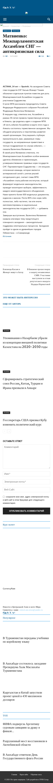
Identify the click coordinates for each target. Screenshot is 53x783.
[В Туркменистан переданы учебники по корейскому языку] (10, 629)
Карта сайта (24, 775)
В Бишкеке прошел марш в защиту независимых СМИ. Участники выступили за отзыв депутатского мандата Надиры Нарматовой (38, 277)
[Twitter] (10, 7)
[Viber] (38, 252)
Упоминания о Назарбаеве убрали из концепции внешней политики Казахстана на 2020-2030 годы (25, 342)
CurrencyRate (9, 588)
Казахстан (7, 31)
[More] (45, 252)
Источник (7, 236)
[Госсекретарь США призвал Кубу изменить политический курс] (26, 403)
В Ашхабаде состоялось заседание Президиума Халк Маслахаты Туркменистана (24, 667)
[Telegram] (25, 252)
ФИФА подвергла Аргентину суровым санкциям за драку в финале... (21, 727)
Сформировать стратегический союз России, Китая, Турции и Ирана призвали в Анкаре (23, 383)
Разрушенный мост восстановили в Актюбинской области (25, 742)
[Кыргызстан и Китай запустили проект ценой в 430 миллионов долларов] (10, 684)
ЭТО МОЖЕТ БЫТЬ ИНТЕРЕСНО (20, 297)
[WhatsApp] (18, 252)
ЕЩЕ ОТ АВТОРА (12, 304)
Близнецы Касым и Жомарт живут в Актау (13, 271)
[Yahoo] (13, 7)
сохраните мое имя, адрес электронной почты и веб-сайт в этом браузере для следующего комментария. (26, 500)
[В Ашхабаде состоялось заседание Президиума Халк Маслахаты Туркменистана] (10, 655)
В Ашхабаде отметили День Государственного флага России (23, 756)
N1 (7, 56)
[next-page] (9, 431)
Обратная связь (36, 775)
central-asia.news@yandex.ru (31, 610)
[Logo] (21, 25)
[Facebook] (3, 7)
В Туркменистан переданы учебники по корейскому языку (26, 639)
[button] (4, 19)
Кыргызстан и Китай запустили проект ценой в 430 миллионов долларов (22, 696)
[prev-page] (4, 431)
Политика (16, 31)
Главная (14, 775)
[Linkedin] (5, 7)
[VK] (31, 252)
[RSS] (8, 7)
